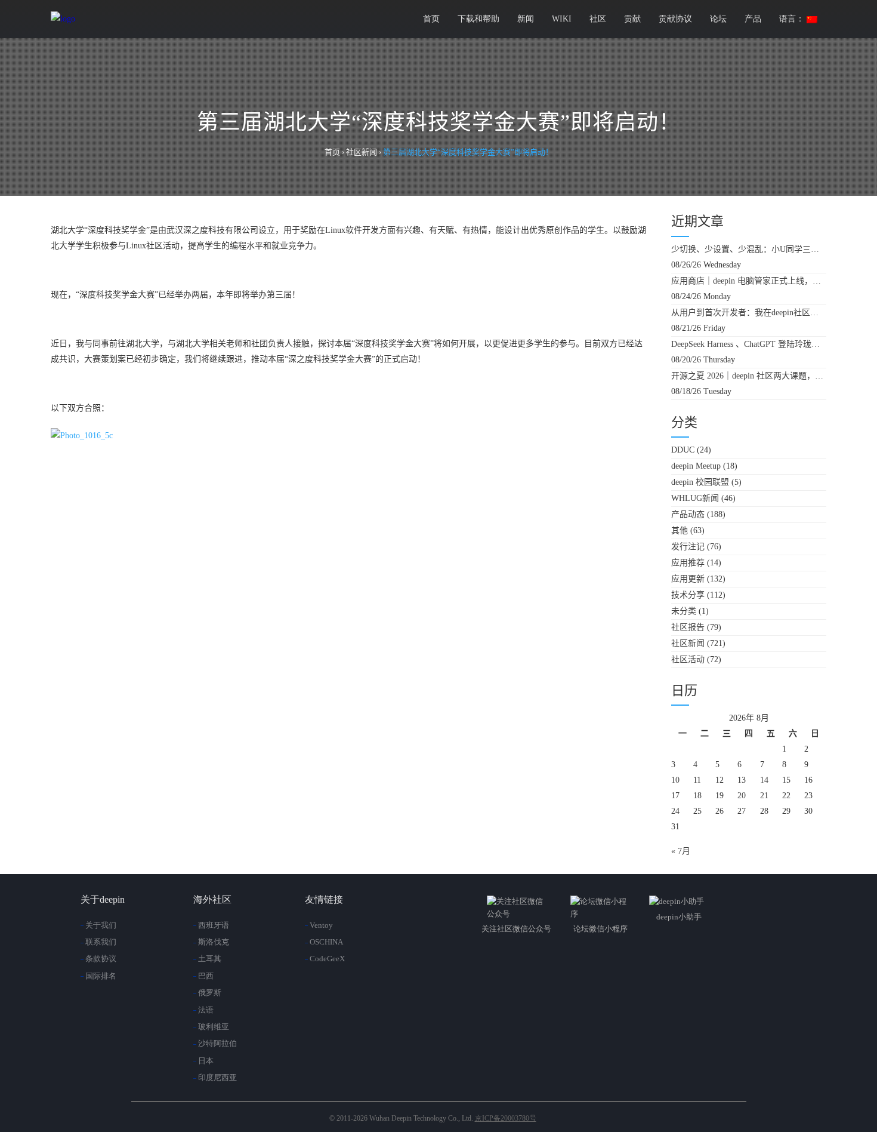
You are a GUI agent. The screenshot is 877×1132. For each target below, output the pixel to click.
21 (764, 795)
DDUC (682, 449)
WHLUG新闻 (695, 498)
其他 (679, 530)
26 (719, 811)
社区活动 (688, 659)
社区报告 (688, 627)
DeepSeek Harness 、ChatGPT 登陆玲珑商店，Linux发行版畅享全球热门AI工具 (748, 344)
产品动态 (688, 514)
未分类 (683, 611)
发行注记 (688, 546)
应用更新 (688, 578)
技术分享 (688, 594)
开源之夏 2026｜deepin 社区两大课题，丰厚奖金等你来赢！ (748, 375)
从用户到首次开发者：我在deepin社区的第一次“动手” (748, 312)
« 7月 (680, 851)
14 (764, 780)
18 (697, 795)
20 (741, 795)
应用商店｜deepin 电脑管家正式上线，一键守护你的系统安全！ (748, 280)
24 (675, 811)
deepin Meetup (696, 466)
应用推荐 (688, 562)
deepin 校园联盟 (700, 482)
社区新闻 (688, 643)
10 (675, 780)
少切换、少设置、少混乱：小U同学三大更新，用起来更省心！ (748, 249)
